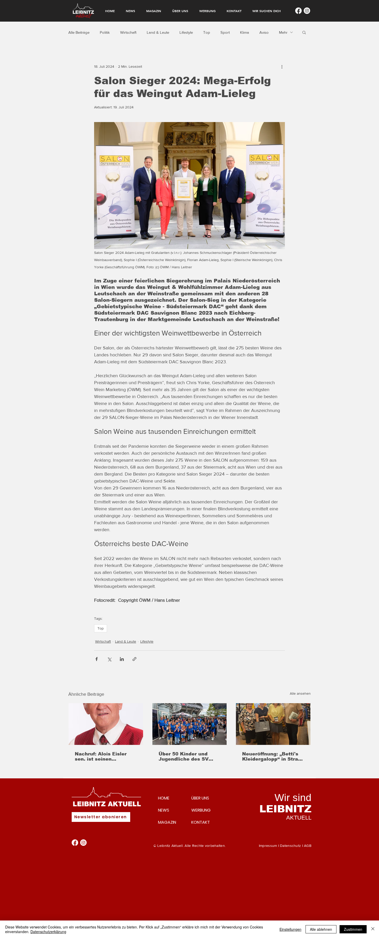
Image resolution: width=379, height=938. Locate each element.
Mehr (283, 32)
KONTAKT (200, 822)
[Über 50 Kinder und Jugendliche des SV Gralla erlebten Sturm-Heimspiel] (189, 724)
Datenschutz (290, 846)
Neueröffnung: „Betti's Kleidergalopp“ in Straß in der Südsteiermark (271, 756)
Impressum (268, 846)
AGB (307, 846)
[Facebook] (298, 10)
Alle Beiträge (78, 32)
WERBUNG (201, 810)
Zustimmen (353, 929)
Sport (225, 32)
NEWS (163, 810)
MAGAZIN (167, 822)
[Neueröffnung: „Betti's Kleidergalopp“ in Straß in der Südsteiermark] (273, 724)
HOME (163, 798)
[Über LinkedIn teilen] (121, 659)
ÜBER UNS (200, 798)
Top (206, 32)
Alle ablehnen (321, 929)
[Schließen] (373, 929)
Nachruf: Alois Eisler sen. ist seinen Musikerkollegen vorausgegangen (101, 756)
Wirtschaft (128, 32)
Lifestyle (186, 32)
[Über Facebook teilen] (96, 659)
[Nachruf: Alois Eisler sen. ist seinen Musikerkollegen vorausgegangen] (106, 724)
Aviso (264, 32)
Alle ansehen (300, 693)
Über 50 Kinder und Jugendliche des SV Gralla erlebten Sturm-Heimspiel (187, 756)
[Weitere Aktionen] (282, 66)
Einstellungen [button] (290, 929)
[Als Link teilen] (134, 659)
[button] (304, 32)
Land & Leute (158, 32)
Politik (105, 32)
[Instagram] (307, 10)
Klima (244, 32)
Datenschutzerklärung (48, 931)
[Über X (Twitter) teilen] (109, 659)
